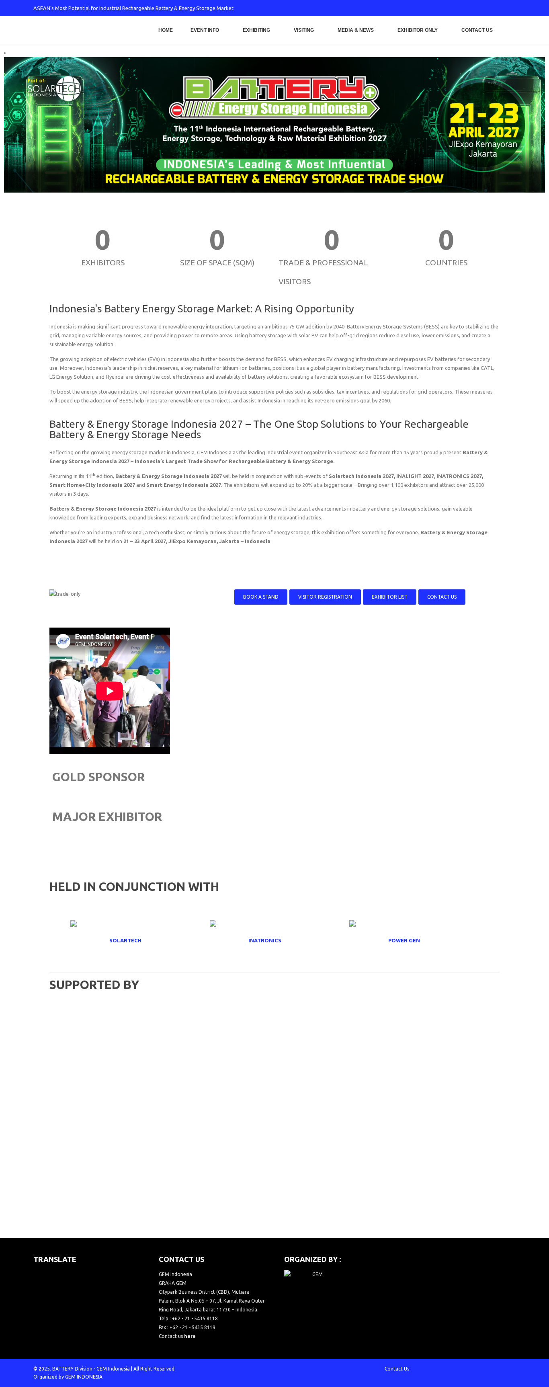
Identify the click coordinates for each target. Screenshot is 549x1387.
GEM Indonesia (113, 1368)
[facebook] (443, 8)
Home (165, 30)
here (190, 1336)
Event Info (205, 30)
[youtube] (483, 8)
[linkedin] (496, 8)
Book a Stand (261, 596)
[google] (470, 8)
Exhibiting (256, 30)
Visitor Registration (325, 596)
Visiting (304, 30)
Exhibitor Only (417, 30)
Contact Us (477, 30)
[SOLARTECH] (135, 940)
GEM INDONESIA (83, 1376)
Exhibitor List (390, 596)
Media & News (356, 30)
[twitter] (457, 8)
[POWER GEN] (414, 940)
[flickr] (510, 8)
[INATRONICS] (274, 940)
